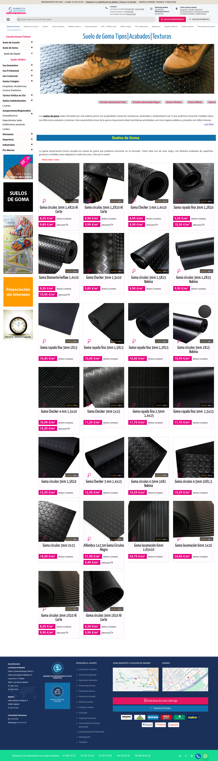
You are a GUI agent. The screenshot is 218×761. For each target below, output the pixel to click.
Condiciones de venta (87, 686)
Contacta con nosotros (88, 669)
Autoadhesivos (10, 115)
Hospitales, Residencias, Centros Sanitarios (15, 88)
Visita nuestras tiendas (194, 10)
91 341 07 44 (87, 755)
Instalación (83, 742)
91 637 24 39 (105, 755)
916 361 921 (129, 9)
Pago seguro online (57, 700)
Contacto (113, 7)
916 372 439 (139, 9)
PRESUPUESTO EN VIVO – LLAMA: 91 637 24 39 (62, 2)
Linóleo (6, 129)
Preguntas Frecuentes (87, 718)
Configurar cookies (86, 707)
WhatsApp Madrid (161, 8)
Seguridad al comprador (88, 680)
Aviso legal (83, 713)
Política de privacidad (87, 696)
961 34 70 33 (123, 755)
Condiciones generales (87, 675)
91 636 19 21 (69, 755)
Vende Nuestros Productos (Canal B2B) (89, 725)
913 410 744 (129, 12)
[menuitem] (14, 26)
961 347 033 (131, 14)
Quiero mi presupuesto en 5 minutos (57, 677)
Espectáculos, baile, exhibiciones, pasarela (14, 122)
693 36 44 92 (22, 723)
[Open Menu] (8, 19)
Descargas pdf (84, 737)
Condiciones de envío (87, 691)
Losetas (7, 105)
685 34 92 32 (144, 755)
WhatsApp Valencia (162, 13)
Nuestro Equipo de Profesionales (91, 732)
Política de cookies (86, 702)
